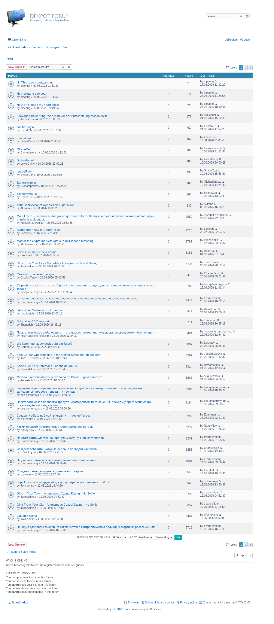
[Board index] (23, 20)
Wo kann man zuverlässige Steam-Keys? (44, 343)
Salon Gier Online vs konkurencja (39, 310)
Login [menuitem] (247, 39)
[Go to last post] (215, 81)
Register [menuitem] (233, 39)
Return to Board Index (22, 551)
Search (241, 16)
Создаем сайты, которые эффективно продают (50, 471)
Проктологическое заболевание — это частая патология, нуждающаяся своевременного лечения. (86, 332)
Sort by (132, 537)
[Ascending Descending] (164, 537)
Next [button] (251, 68)
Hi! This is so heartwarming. (35, 82)
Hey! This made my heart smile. (38, 104)
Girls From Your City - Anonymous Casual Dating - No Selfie (57, 504)
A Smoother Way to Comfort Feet (39, 229)
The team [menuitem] (134, 602)
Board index (20, 602)
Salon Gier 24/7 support (33, 321)
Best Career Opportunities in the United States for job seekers (58, 354)
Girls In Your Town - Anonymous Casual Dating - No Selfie (56, 493)
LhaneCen (24, 138)
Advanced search (247, 16)
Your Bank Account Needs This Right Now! (45, 205)
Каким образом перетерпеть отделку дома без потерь (55, 426)
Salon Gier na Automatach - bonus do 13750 (47, 366)
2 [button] (246, 67)
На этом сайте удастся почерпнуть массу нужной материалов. (60, 437)
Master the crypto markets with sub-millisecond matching (55, 241)
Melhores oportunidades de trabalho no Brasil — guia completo (59, 377)
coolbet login (25, 127)
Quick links (19, 39)
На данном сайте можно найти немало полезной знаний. (57, 460)
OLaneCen (24, 149)
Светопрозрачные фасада (35, 274)
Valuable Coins (27, 515)
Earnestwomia (26, 182)
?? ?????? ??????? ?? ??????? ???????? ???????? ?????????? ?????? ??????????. (77, 299)
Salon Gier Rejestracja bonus (36, 252)
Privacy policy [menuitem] (189, 602)
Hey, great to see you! (31, 93)
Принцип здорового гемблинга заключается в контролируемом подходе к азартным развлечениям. (86, 527)
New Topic (15, 67)
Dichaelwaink (25, 160)
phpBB (116, 609)
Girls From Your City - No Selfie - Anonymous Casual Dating (57, 263)
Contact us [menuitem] (209, 602)
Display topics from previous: (94, 537)
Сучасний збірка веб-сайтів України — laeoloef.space (54, 415)
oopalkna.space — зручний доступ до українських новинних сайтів (63, 482)
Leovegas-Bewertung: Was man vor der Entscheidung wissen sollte (62, 116)
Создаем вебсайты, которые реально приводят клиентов (57, 449)
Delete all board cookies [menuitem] (160, 602)
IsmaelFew (24, 171)
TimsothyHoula (27, 193)
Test (9, 59)
